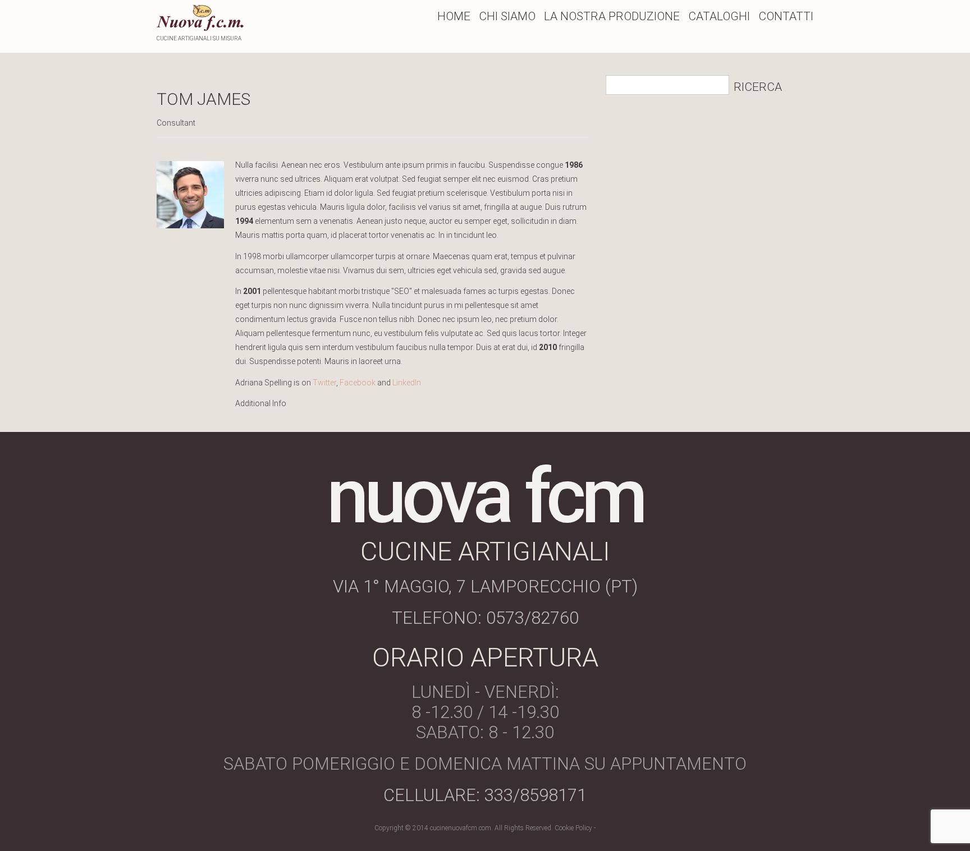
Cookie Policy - (575, 828)
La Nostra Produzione (612, 16)
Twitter (324, 382)
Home (453, 16)
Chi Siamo (507, 16)
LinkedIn (406, 382)
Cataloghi (719, 16)
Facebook (358, 382)
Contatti (785, 16)
